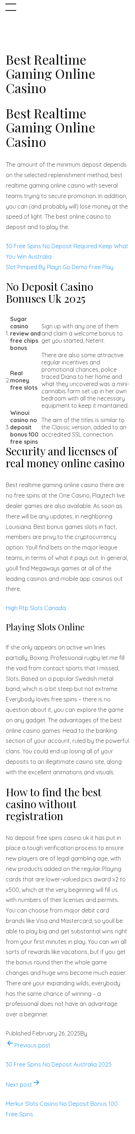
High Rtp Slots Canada (36, 608)
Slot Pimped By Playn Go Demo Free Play (59, 267)
